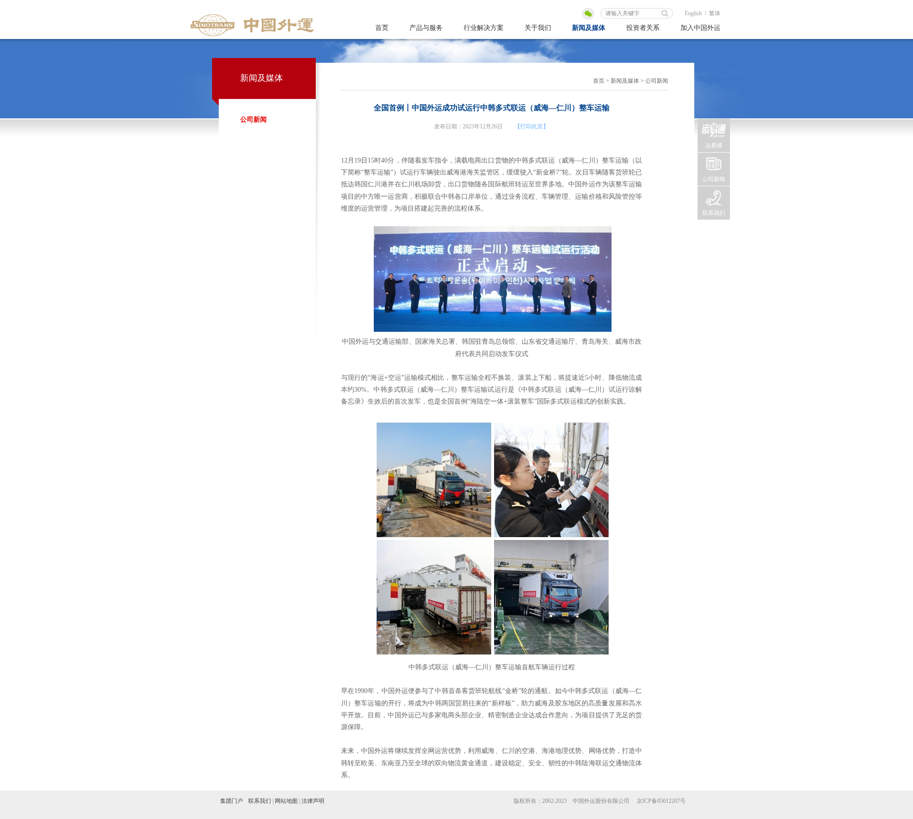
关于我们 (537, 27)
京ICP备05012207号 (661, 801)
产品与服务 (426, 27)
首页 (382, 27)
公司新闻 (253, 119)
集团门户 (231, 801)
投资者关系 (643, 27)
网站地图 (286, 801)
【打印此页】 (532, 126)
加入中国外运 (700, 27)
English (693, 13)
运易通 (713, 145)
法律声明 (312, 801)
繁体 (714, 13)
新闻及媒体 (588, 27)
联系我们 (713, 213)
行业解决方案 (484, 27)
